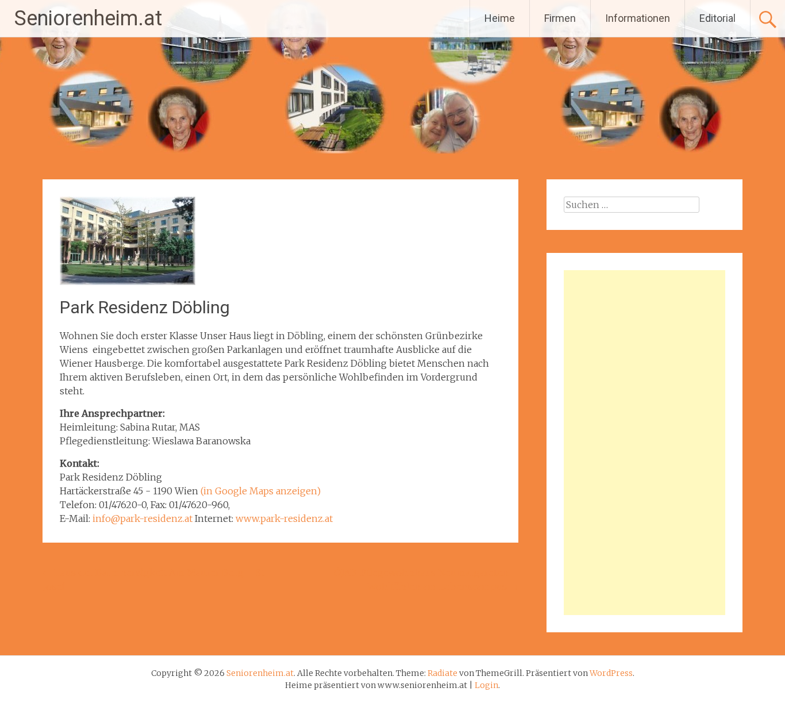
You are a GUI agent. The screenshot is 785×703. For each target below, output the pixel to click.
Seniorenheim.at (88, 18)
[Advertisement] (644, 442)
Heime (499, 18)
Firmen (560, 18)
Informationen (637, 18)
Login (486, 685)
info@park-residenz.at (143, 518)
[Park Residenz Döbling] (127, 281)
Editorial (717, 18)
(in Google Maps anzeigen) (261, 491)
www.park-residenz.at (284, 518)
